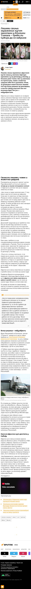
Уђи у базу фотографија (22, 60)
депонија (23, 517)
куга (18, 517)
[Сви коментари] (2, 586)
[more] (28, 325)
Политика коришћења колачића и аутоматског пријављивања (9, 567)
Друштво (8, 520)
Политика (8, 549)
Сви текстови (8, 69)
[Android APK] (5, 575)
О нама (2, 562)
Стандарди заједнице (6, 565)
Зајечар (3, 520)
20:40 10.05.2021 (5, 41)
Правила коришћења (10, 562)
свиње (14, 517)
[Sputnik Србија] (5, 2)
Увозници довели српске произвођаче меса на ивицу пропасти (16, 511)
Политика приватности (6, 570)
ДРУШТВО (24, 549)
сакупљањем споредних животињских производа (13, 338)
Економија (16, 549)
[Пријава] (19, 1)
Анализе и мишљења (6, 517)
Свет (2, 549)
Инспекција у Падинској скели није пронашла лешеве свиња (15, 500)
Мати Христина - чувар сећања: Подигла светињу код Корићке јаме (13, 15)
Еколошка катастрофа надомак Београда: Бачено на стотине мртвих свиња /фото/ (15, 506)
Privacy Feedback (17, 570)
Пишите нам (19, 562)
